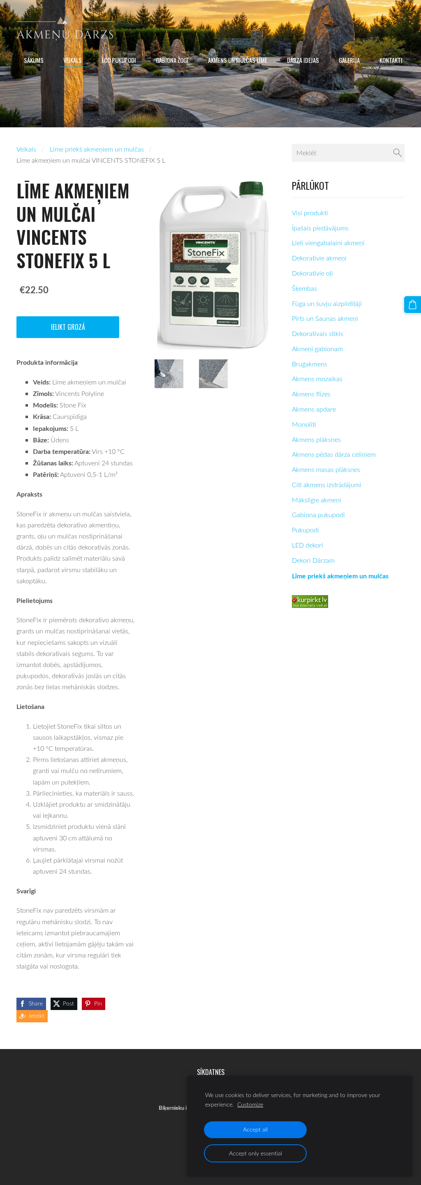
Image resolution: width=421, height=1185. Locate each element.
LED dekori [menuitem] (307, 545)
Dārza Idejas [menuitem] (303, 59)
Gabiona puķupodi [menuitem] (318, 514)
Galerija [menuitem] (349, 59)
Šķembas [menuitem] (304, 288)
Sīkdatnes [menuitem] (210, 1072)
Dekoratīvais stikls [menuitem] (317, 333)
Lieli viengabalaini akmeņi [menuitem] (328, 242)
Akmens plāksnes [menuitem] (316, 439)
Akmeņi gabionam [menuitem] (317, 348)
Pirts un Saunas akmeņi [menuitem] (325, 318)
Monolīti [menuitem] (304, 424)
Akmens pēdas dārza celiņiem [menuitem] (334, 454)
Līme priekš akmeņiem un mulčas (97, 149)
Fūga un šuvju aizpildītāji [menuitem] (327, 303)
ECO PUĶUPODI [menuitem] (119, 59)
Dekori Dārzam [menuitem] (313, 560)
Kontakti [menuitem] (390, 59)
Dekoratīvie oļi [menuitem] (312, 273)
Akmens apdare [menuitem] (314, 409)
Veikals (26, 149)
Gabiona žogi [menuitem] (172, 59)
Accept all (255, 1129)
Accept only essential (255, 1153)
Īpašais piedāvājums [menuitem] (320, 227)
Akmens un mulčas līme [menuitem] (237, 59)
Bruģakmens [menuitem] (309, 363)
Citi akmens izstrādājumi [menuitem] (326, 484)
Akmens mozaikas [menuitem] (317, 378)
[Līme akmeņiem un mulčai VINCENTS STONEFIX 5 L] (169, 373)
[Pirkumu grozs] (412, 304)
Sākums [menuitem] (34, 59)
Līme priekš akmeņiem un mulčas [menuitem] (340, 575)
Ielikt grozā (68, 327)
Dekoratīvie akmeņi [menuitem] (319, 257)
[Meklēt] (397, 152)
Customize (250, 1104)
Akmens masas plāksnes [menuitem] (326, 469)
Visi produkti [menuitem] (310, 212)
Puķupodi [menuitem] (305, 529)
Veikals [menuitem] (72, 59)
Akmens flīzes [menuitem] (311, 393)
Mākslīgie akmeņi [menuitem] (316, 499)
